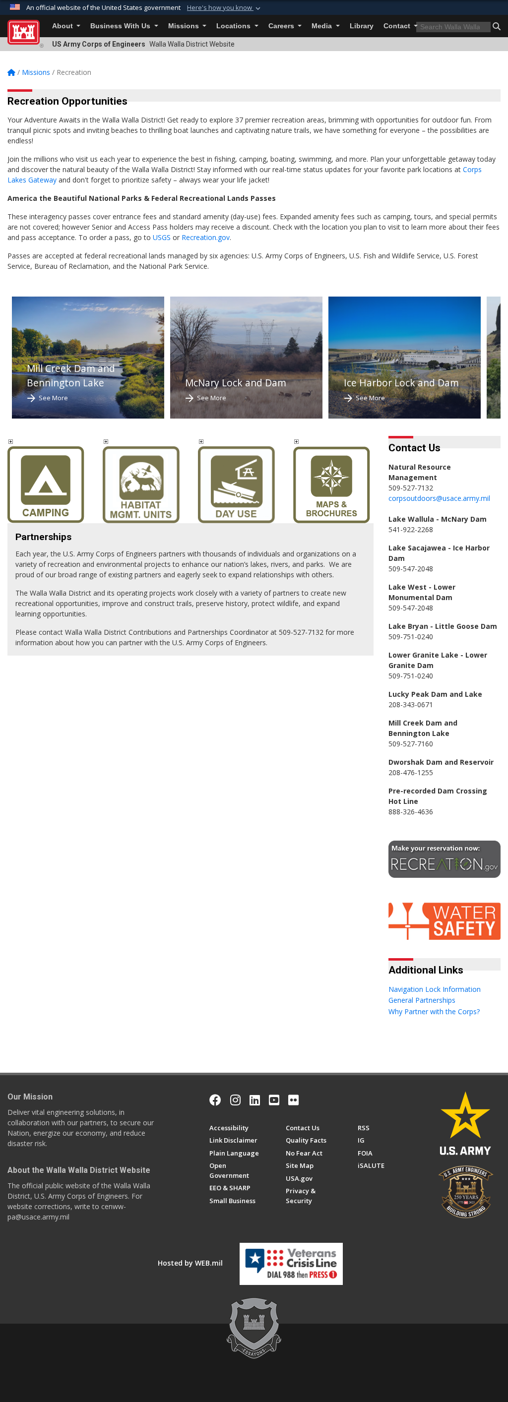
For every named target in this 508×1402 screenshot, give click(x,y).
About (63, 26)
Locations (234, 26)
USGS (162, 237)
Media (323, 26)
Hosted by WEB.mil (190, 1263)
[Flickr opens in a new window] (293, 1100)
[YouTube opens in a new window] (274, 1100)
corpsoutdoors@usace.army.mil (439, 498)
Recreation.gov (206, 237)
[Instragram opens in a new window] (235, 1100)
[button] (224, 8)
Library (362, 26)
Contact (397, 26)
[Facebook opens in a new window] (215, 1100)
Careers (282, 26)
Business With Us (121, 26)
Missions (184, 26)
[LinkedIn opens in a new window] (255, 1100)
